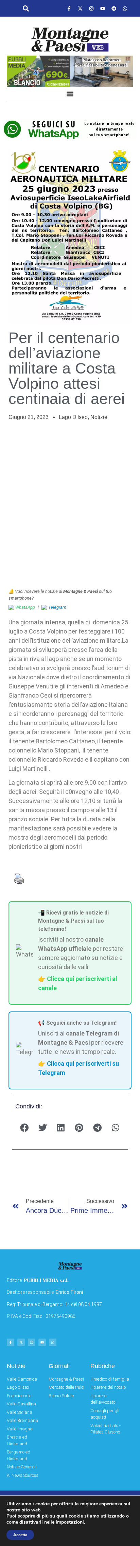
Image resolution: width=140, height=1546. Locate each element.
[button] (25, 8)
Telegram (57, 607)
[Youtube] (102, 8)
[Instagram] (91, 8)
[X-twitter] (80, 8)
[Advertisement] (70, 505)
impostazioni (70, 1522)
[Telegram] (114, 8)
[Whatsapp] (125, 8)
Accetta (20, 1535)
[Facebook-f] (69, 8)
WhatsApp (25, 607)
